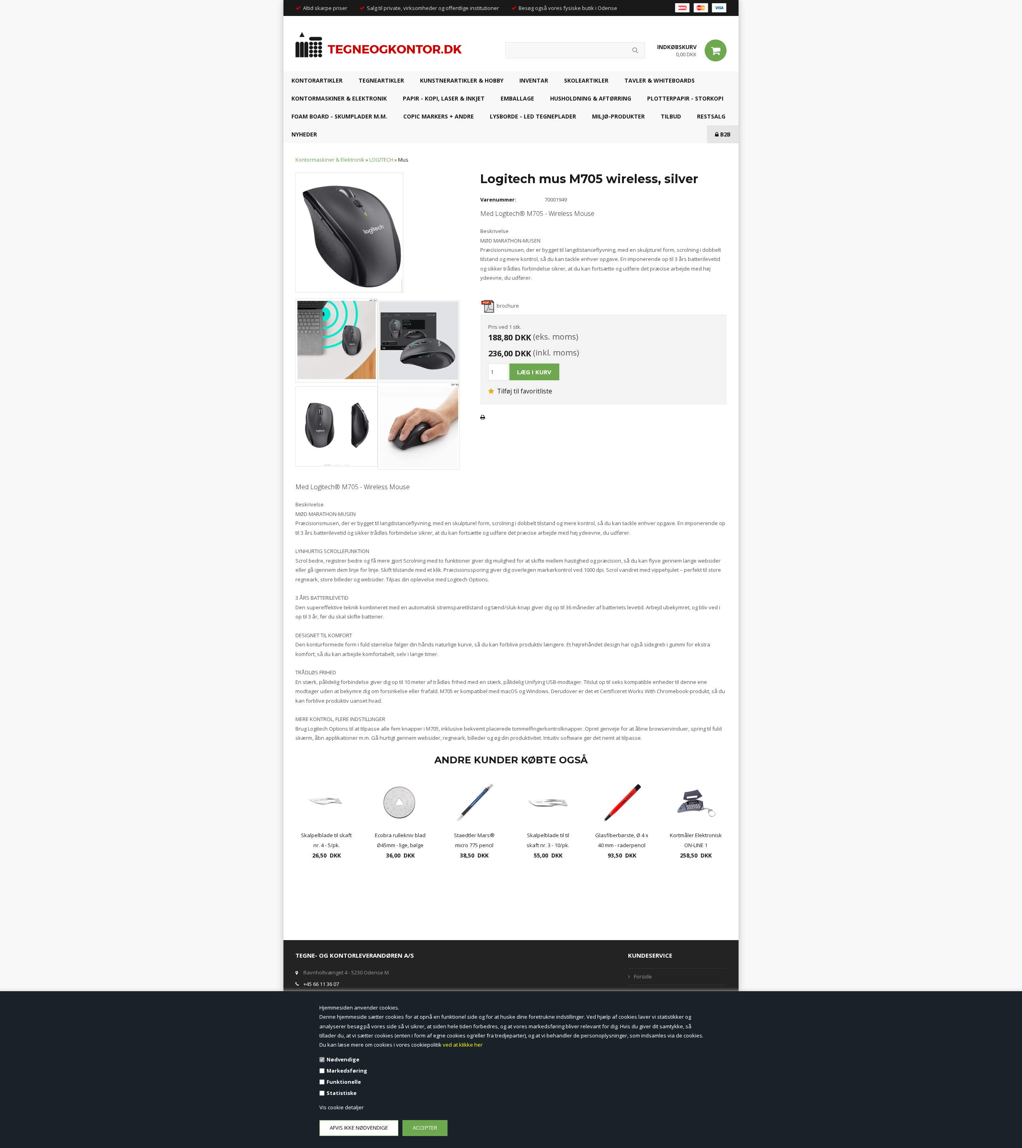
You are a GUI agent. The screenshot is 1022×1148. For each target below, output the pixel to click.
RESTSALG (711, 116)
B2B (725, 134)
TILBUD (671, 116)
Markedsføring (347, 1070)
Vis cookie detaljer (341, 1107)
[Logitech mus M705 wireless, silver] (349, 231)
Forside (643, 976)
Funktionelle (344, 1081)
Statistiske (342, 1093)
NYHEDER (304, 134)
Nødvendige (343, 1059)
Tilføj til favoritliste (523, 391)
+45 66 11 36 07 (321, 984)
